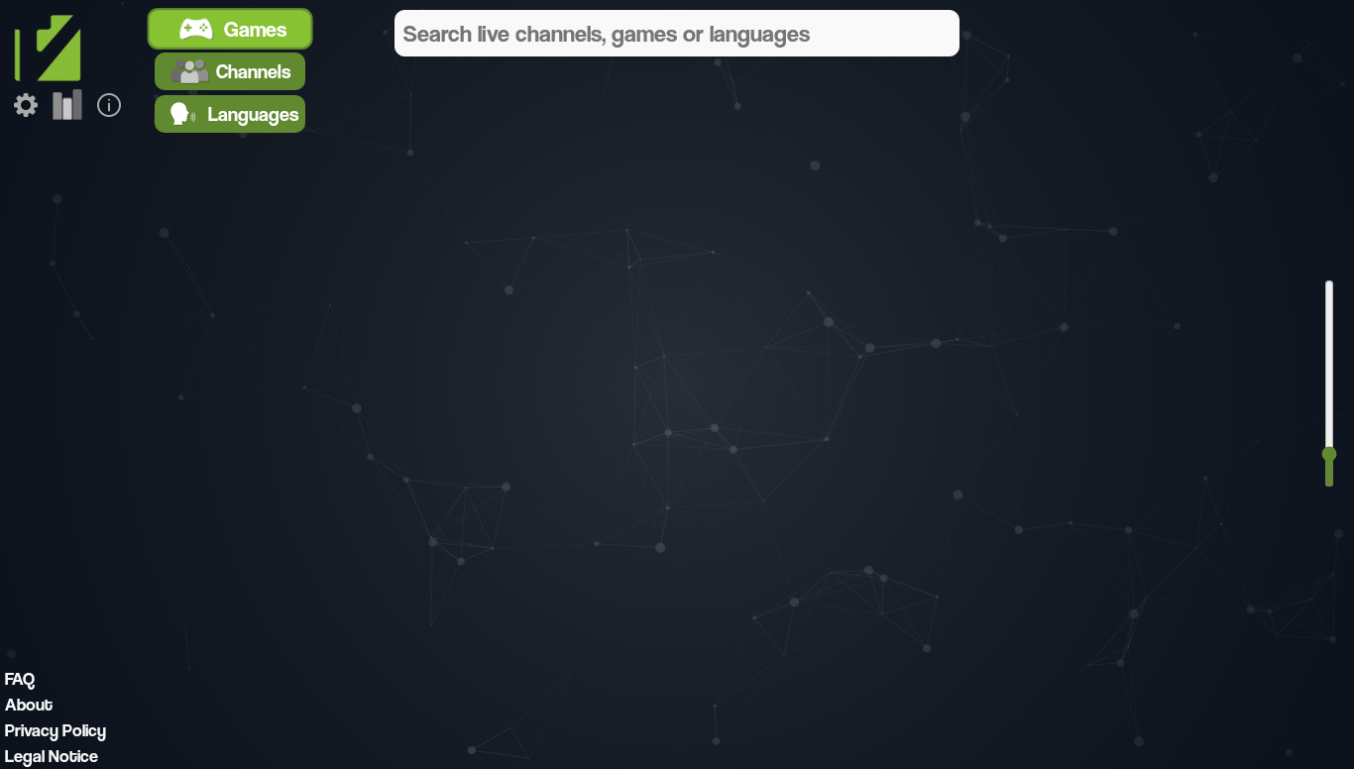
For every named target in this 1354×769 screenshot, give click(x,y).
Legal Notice (51, 755)
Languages (253, 114)
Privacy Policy (55, 729)
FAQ (20, 678)
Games (256, 29)
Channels (253, 71)
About (29, 704)
